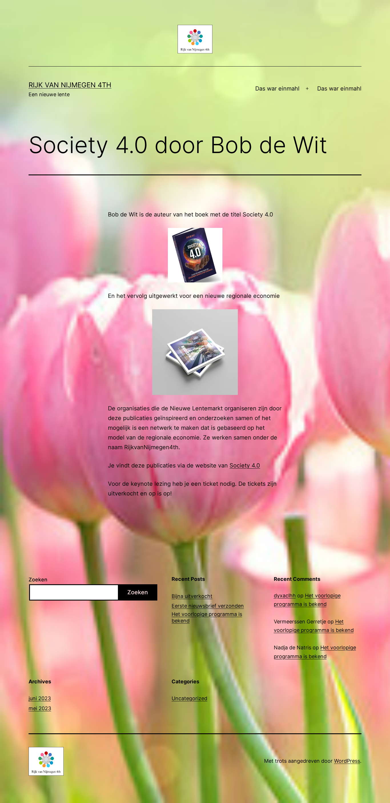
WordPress (347, 761)
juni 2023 (40, 698)
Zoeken (38, 580)
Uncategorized (189, 698)
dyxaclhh (285, 596)
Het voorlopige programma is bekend (207, 617)
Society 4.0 (245, 465)
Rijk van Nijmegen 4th (70, 85)
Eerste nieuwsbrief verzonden (208, 606)
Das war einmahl (277, 88)
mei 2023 (40, 708)
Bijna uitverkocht (192, 596)
